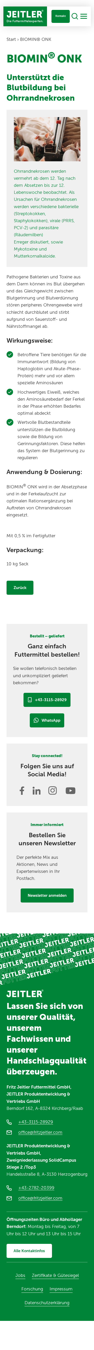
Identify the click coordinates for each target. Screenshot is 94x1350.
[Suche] (75, 16)
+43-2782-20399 (36, 1187)
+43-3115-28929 (51, 700)
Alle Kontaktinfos (29, 1251)
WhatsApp (51, 720)
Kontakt (60, 16)
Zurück (20, 587)
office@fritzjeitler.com (40, 1132)
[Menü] (83, 16)
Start (11, 39)
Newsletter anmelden (47, 895)
